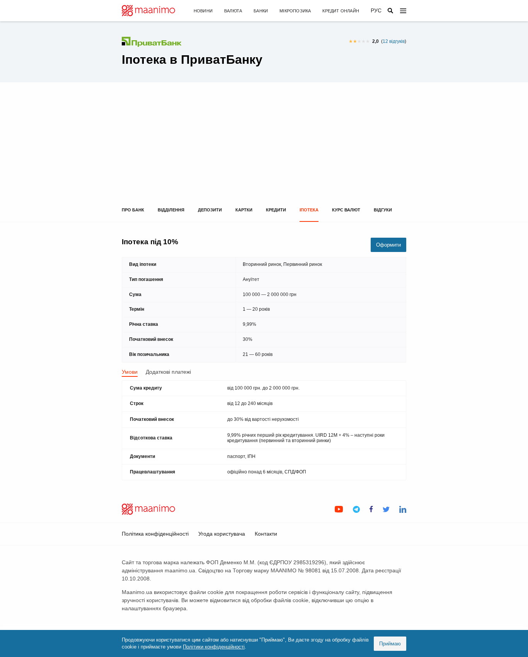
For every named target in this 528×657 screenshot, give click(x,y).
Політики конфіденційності (214, 647)
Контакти (266, 534)
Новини (203, 11)
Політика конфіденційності (155, 534)
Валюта (233, 11)
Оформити (388, 245)
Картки (243, 210)
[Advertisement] (264, 149)
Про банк (133, 210)
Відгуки (383, 210)
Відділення (171, 210)
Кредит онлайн (340, 11)
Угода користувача (221, 534)
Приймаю (390, 644)
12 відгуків (394, 41)
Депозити (210, 210)
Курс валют (346, 210)
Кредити (276, 210)
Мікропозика (295, 11)
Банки (261, 11)
